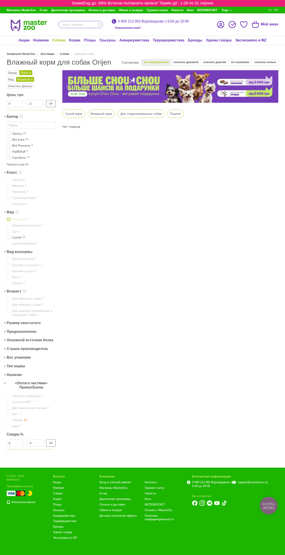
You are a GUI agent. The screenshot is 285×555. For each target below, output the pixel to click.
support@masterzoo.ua (253, 482)
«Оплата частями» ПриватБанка (31, 385)
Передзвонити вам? (128, 27)
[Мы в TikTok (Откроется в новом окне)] (224, 503)
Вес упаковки (19, 357)
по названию (240, 62)
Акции (24, 40)
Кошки (74, 40)
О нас (44, 10)
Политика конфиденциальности (159, 517)
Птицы (90, 40)
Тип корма (16, 366)
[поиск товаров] (99, 24)
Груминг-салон (157, 10)
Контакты (151, 482)
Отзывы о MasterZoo (158, 510)
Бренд (12, 116)
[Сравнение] (232, 24)
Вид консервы (20, 252)
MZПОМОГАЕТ (207, 10)
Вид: (11, 79)
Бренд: (13, 72)
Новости (177, 10)
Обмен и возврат (131, 10)
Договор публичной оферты (118, 515)
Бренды (195, 40)
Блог (190, 10)
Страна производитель (27, 349)
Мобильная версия (23, 502)
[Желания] (243, 24)
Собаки (58, 40)
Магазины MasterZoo (21, 10)
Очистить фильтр (20, 86)
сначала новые (265, 62)
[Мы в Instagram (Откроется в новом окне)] (202, 503)
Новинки (41, 40)
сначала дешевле (185, 62)
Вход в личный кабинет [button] (115, 482)
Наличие (14, 375)
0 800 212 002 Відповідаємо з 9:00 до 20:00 (153, 21)
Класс (12, 172)
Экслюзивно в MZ (251, 40)
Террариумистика (168, 40)
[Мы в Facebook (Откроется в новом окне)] (194, 503)
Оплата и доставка (101, 10)
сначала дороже (214, 62)
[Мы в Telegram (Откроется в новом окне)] (209, 503)
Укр (270, 10)
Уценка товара (219, 40)
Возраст (14, 291)
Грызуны (108, 40)
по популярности (156, 62)
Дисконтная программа (68, 10)
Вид (10, 212)
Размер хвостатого (24, 323)
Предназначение (22, 331)
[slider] (8, 109)
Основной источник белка (30, 340)
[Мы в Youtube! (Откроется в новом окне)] (217, 503)
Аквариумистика (134, 40)
